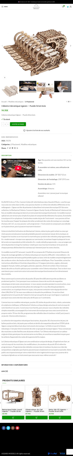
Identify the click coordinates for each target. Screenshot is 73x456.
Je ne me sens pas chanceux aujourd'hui (58, 453)
